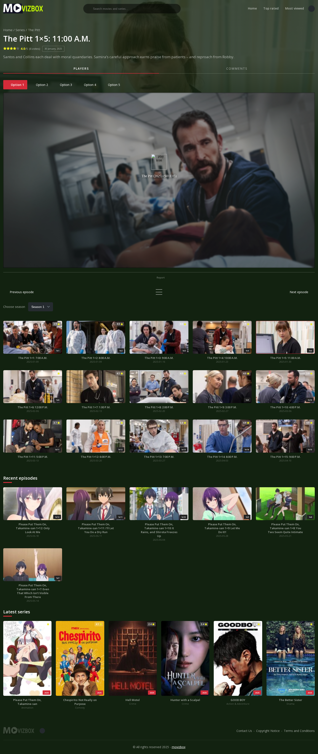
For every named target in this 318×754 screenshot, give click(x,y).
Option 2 (41, 85)
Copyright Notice (268, 731)
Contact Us (244, 731)
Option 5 (113, 85)
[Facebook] (311, 8)
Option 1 (17, 85)
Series (20, 30)
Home (252, 8)
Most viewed (294, 8)
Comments (236, 68)
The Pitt (34, 30)
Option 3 (65, 85)
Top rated (271, 8)
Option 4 (89, 85)
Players (81, 68)
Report (160, 277)
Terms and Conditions (299, 731)
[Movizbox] (23, 8)
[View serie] (159, 292)
